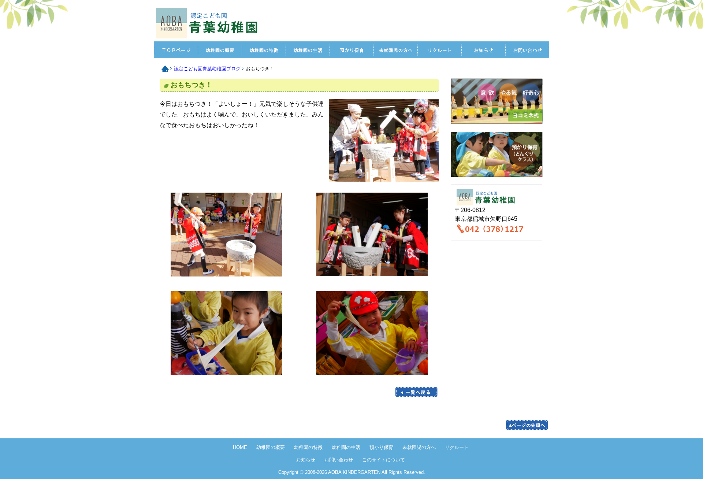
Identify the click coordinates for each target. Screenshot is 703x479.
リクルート (439, 49)
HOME (209, 23)
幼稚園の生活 (346, 447)
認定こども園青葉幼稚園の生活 (308, 49)
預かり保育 (351, 49)
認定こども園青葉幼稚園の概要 (220, 49)
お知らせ (483, 49)
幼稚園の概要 (270, 447)
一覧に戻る (416, 392)
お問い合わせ (527, 49)
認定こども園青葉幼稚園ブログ (207, 68)
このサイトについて (383, 460)
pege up (527, 425)
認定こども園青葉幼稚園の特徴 (264, 49)
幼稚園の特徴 (308, 447)
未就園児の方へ (395, 49)
